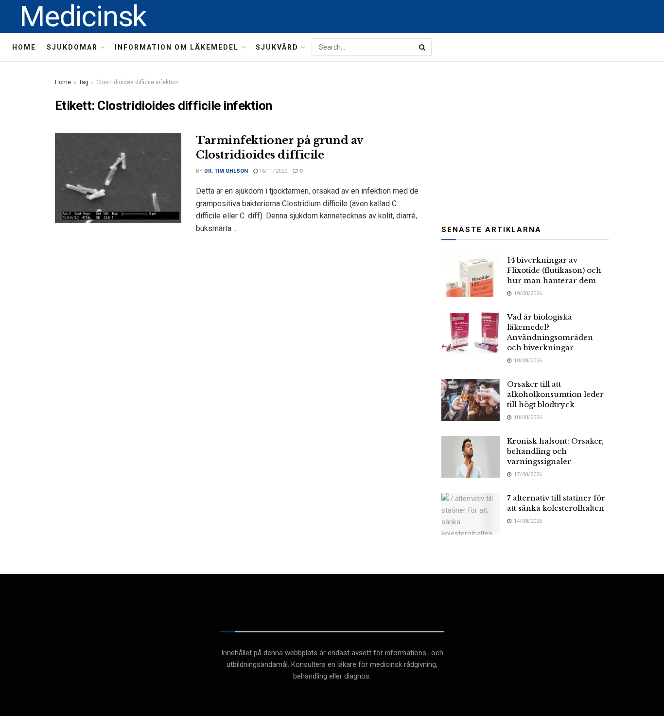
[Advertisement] (525, 137)
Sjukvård (277, 47)
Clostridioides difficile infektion (137, 82)
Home (24, 47)
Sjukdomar (72, 47)
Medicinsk (82, 16)
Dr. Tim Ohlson (226, 171)
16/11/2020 (272, 171)
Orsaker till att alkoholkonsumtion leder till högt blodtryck (555, 394)
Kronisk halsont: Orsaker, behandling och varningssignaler (555, 451)
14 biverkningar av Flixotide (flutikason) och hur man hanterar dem (554, 270)
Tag (83, 82)
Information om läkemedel (177, 47)
